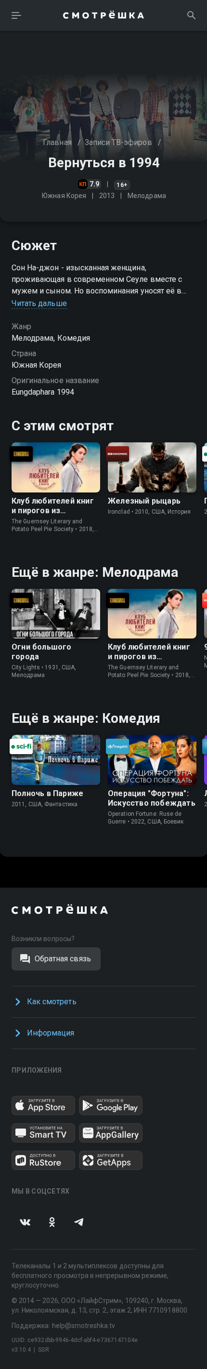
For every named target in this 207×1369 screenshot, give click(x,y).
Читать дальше (39, 303)
